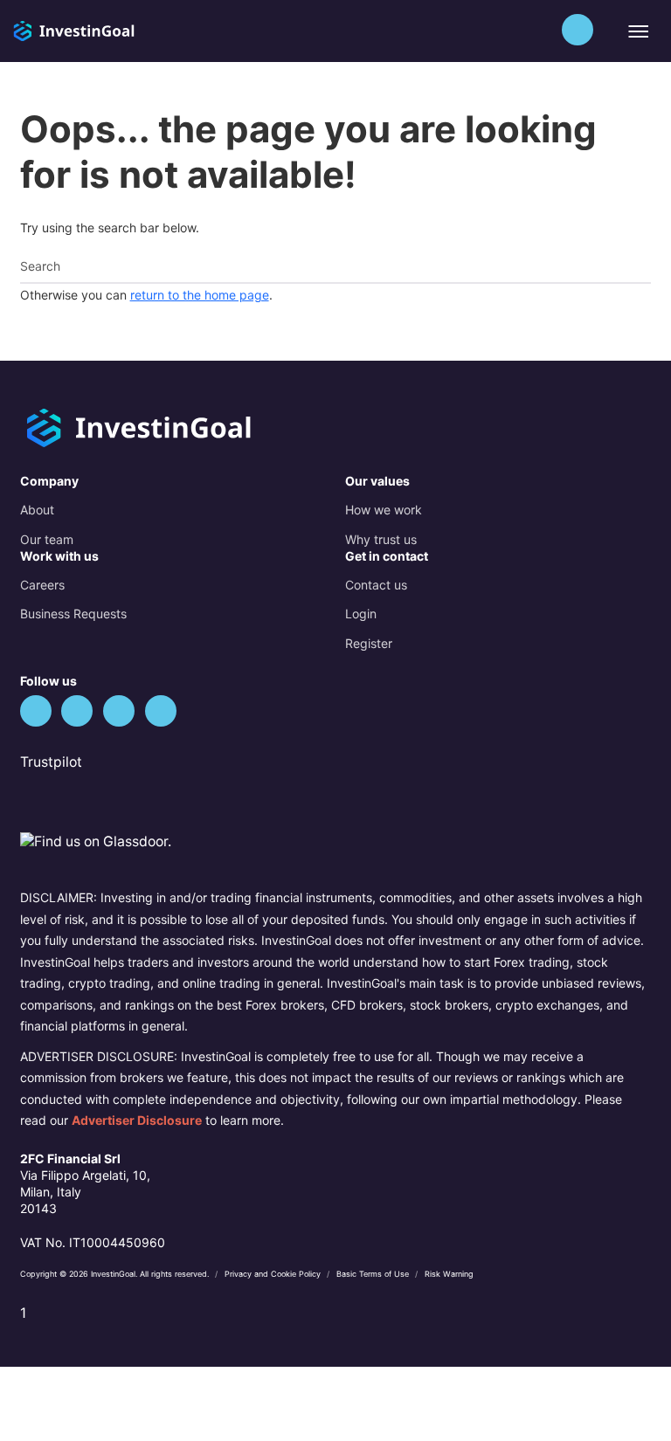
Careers (42, 584)
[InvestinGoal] (108, 29)
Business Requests (73, 613)
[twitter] (36, 711)
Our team (46, 539)
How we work (383, 509)
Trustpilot (51, 762)
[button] (577, 29)
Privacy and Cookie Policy (274, 1274)
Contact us (376, 584)
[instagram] (160, 711)
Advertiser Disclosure (137, 1120)
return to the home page (199, 294)
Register (368, 643)
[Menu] (637, 31)
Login (361, 613)
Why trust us (381, 539)
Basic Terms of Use (374, 1274)
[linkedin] (119, 711)
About (37, 509)
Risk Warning (449, 1274)
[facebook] (77, 711)
